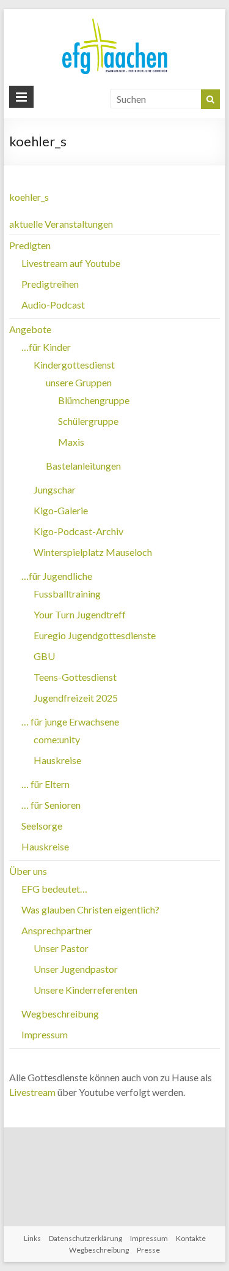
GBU (44, 656)
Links (32, 1238)
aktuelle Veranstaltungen (61, 224)
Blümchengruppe (93, 400)
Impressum (44, 1034)
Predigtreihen (50, 284)
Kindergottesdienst (74, 364)
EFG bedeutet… (54, 888)
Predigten (30, 245)
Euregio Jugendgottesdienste (95, 635)
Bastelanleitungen (83, 465)
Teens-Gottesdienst (75, 677)
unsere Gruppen (79, 382)
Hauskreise (57, 760)
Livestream (32, 1092)
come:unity (57, 739)
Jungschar (55, 489)
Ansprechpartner (56, 930)
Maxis (71, 442)
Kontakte (191, 1238)
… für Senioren (51, 805)
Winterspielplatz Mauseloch (93, 552)
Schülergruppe (88, 421)
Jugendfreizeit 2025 (76, 697)
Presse (148, 1249)
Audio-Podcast (53, 304)
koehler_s (29, 197)
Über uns (28, 871)
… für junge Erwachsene (70, 721)
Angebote (30, 329)
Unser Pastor (61, 948)
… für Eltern (45, 784)
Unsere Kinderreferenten (85, 989)
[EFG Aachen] (115, 21)
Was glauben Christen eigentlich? (90, 909)
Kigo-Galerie (61, 510)
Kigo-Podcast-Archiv (78, 531)
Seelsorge (41, 825)
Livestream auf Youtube (70, 263)
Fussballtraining (67, 593)
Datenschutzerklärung (85, 1238)
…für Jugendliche (56, 576)
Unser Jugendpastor (76, 969)
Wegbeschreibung (60, 1013)
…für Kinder (46, 347)
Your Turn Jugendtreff (80, 614)
